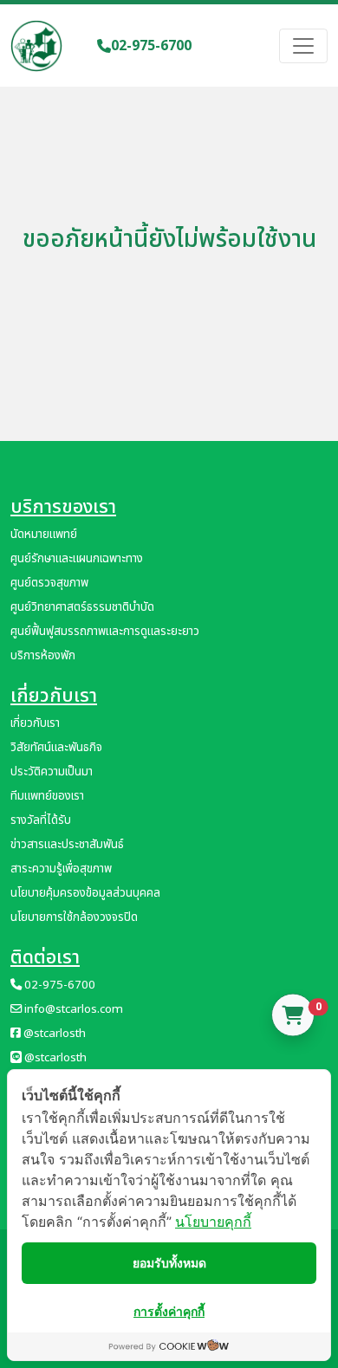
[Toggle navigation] (303, 46)
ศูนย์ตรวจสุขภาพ (49, 583)
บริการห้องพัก (42, 656)
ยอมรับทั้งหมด (169, 1262)
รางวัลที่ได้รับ (40, 820)
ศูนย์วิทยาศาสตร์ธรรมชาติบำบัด (82, 607)
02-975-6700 (151, 46)
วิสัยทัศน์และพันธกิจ (56, 747)
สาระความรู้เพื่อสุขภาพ (61, 869)
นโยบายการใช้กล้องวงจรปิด (74, 917)
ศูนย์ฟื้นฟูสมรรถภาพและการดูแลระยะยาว (104, 631)
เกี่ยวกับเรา (35, 723)
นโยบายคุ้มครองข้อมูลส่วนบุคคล (85, 893)
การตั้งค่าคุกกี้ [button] (169, 1311)
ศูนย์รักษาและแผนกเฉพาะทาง (76, 558)
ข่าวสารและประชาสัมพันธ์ (67, 844)
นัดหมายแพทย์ (43, 534)
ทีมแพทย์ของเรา (47, 796)
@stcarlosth (53, 1033)
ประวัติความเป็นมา (51, 772)
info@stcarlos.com (72, 1009)
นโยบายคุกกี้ (213, 1221)
